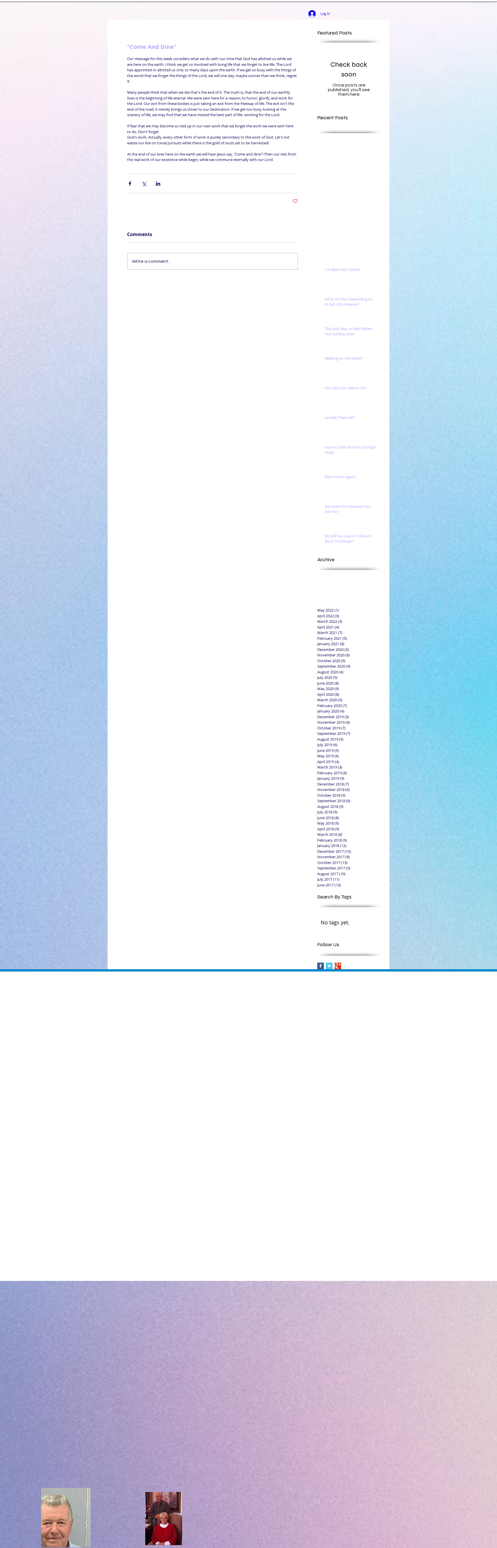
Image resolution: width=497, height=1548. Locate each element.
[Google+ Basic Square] (337, 966)
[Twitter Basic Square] (329, 966)
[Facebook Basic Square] (320, 966)
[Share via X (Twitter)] (144, 183)
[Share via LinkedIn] (158, 183)
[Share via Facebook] (130, 183)
